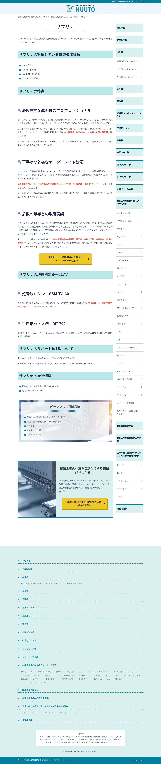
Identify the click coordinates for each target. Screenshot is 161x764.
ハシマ (120, 292)
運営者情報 (122, 508)
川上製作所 (121, 268)
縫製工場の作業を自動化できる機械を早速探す (84, 504)
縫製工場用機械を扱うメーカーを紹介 (44, 422)
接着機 (120, 140)
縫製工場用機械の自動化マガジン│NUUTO (127, 1)
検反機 (120, 52)
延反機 (120, 89)
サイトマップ (138, 760)
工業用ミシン (123, 128)
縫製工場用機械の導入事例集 (129, 439)
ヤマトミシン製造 (35, 430)
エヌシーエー (122, 260)
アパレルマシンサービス (127, 347)
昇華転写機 (122, 40)
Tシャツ (120, 465)
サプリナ (121, 237)
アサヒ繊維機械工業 (125, 308)
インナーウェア (123, 481)
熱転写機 (121, 28)
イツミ (120, 245)
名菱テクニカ (122, 300)
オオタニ (31, 426)
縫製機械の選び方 (125, 426)
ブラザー (121, 363)
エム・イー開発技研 (125, 403)
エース (120, 252)
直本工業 (121, 276)
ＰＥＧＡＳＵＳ (123, 371)
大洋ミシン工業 (34, 435)
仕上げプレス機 (124, 165)
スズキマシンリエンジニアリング (128, 412)
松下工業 (121, 355)
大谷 (119, 340)
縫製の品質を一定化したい (128, 61)
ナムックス (121, 284)
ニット (120, 473)
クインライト (122, 387)
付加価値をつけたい (125, 77)
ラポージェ (121, 395)
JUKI (119, 332)
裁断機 (120, 101)
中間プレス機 (123, 152)
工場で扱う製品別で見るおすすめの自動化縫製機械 (129, 454)
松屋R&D (121, 324)
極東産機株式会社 (124, 379)
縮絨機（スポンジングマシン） (129, 114)
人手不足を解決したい (126, 69)
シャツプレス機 (124, 177)
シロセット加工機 (125, 189)
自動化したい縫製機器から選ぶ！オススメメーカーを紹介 (65, 259)
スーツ (120, 497)
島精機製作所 (122, 316)
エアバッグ (121, 489)
